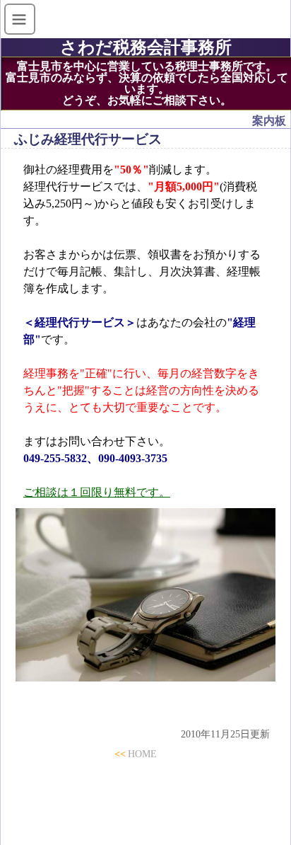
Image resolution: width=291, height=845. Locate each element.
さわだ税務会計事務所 (154, 47)
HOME (142, 753)
